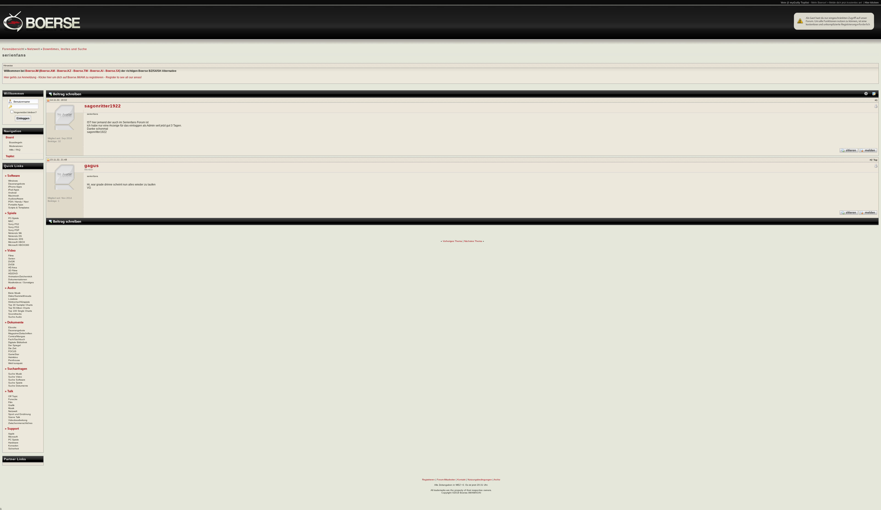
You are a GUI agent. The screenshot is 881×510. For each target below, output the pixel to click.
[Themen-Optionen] (866, 94)
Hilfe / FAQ (14, 150)
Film (10, 402)
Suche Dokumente (18, 385)
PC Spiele (13, 439)
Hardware (13, 442)
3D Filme (12, 270)
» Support (12, 428)
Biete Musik (14, 293)
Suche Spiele (15, 382)
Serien (11, 258)
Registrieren (428, 479)
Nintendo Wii (15, 233)
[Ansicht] (874, 94)
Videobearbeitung (17, 420)
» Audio (10, 288)
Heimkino (13, 357)
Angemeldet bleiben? (25, 112)
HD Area (12, 267)
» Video (10, 250)
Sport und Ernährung (19, 414)
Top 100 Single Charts (20, 311)
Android (12, 192)
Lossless (12, 299)
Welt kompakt (15, 363)
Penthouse (14, 360)
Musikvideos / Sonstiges (21, 282)
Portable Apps (15, 204)
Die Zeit (12, 348)
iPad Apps (13, 189)
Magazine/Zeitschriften (20, 333)
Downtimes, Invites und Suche (65, 49)
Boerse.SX (113, 71)
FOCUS (12, 351)
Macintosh (13, 195)
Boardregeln (15, 142)
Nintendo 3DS (15, 239)
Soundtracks (15, 314)
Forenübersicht (13, 49)
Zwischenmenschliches (20, 423)
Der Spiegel (14, 345)
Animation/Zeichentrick (20, 276)
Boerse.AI (96, 71)
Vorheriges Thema (452, 241)
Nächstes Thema (473, 241)
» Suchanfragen (16, 368)
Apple (11, 433)
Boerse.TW (80, 71)
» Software (12, 175)
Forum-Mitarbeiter (446, 479)
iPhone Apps (15, 186)
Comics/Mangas (16, 336)
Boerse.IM (32, 71)
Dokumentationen (17, 279)
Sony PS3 (13, 227)
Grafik (11, 405)
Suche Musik (15, 374)
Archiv (497, 479)
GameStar (13, 354)
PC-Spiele (13, 218)
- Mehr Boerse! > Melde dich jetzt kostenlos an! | (844, 2)
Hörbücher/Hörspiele (19, 302)
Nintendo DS (15, 236)
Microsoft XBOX (16, 242)
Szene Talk (14, 417)
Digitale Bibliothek (17, 342)
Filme (11, 255)
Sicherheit (13, 448)
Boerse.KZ (64, 71)
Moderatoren (16, 146)
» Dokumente (14, 322)
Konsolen (13, 445)
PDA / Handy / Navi (18, 201)
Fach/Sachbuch (16, 339)
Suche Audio (15, 317)
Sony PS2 (13, 224)
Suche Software (16, 379)
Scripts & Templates (18, 207)
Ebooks (12, 327)
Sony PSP (13, 230)
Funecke (12, 399)
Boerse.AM (47, 71)
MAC (10, 221)
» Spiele (10, 213)
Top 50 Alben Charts (19, 308)
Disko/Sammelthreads (19, 296)
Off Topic (13, 396)
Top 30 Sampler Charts (20, 305)
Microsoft (13, 436)
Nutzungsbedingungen (480, 479)
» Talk (9, 391)
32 (59, 141)
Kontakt (461, 479)
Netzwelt (33, 49)
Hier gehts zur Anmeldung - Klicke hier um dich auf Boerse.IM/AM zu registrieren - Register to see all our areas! (73, 77)
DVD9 (11, 264)
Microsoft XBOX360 (18, 245)
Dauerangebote (16, 183)
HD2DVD (13, 273)
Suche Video (15, 376)
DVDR (11, 261)
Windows (13, 180)
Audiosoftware (15, 198)
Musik (11, 408)
